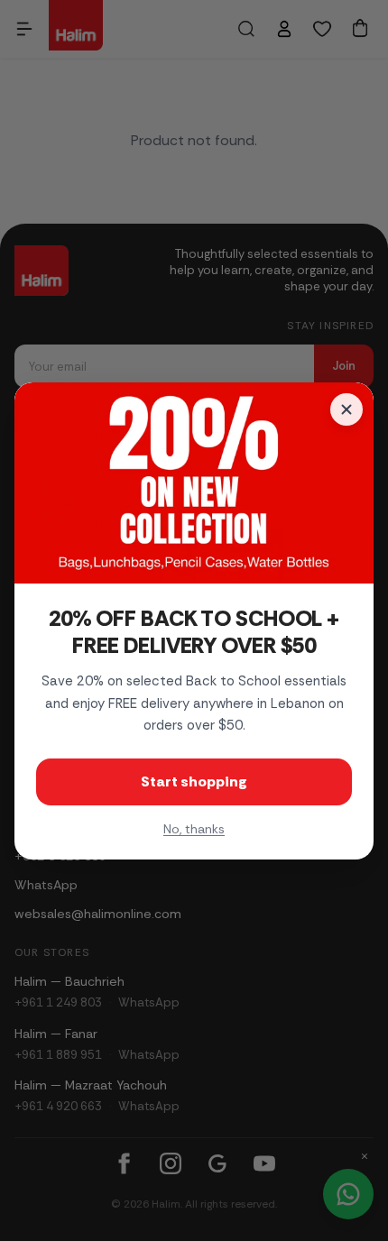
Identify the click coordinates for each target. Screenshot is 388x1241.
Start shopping (194, 781)
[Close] (346, 409)
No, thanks (194, 829)
